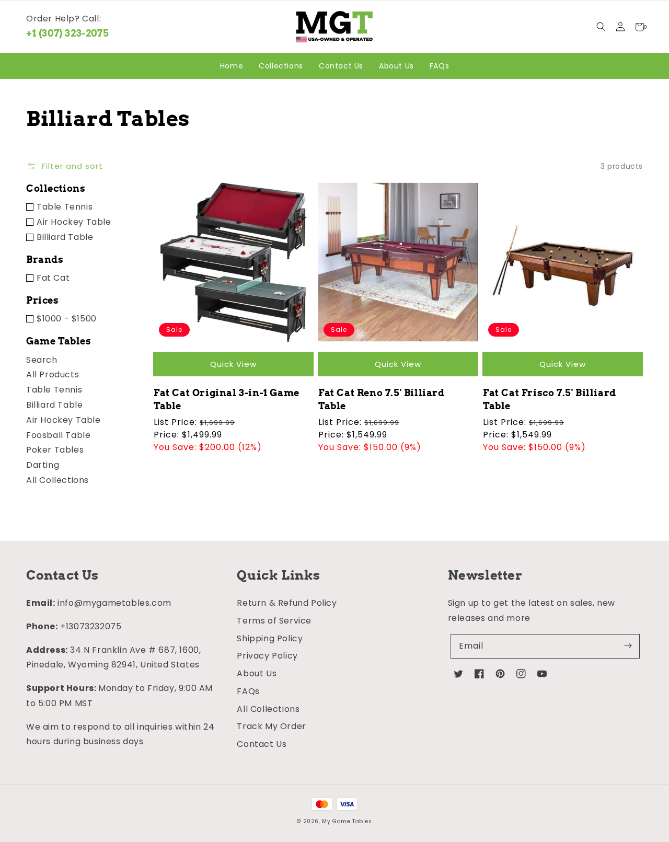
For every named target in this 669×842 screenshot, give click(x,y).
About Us (256, 673)
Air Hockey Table (74, 222)
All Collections (57, 480)
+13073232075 (90, 626)
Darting (42, 465)
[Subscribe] (627, 646)
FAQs (248, 691)
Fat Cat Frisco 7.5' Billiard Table (549, 399)
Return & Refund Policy (287, 603)
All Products (52, 374)
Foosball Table (58, 435)
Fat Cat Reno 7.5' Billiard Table (381, 399)
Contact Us (261, 744)
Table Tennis (65, 207)
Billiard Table (65, 237)
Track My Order (271, 726)
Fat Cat (53, 278)
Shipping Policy (270, 638)
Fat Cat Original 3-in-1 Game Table (226, 399)
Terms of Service (274, 621)
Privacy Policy (267, 656)
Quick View (233, 364)
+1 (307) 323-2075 (67, 33)
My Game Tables (347, 821)
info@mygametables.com (114, 603)
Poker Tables (55, 450)
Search (41, 360)
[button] (600, 27)
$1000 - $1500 (67, 319)
